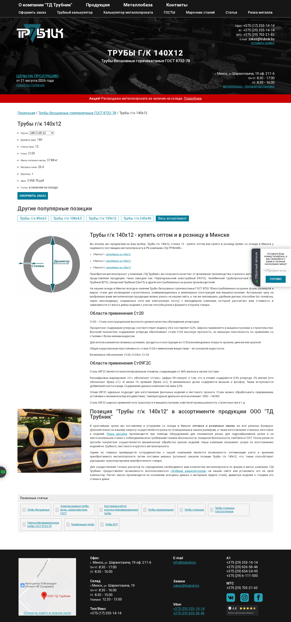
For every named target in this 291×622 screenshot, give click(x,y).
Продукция (98, 4)
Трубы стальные (194, 509)
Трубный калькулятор (75, 12)
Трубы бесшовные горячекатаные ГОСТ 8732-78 (77, 113)
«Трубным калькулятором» (188, 471)
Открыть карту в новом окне (47, 613)
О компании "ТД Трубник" (45, 4)
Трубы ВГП (111, 524)
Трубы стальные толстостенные (225, 510)
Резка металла (260, 12)
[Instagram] (244, 597)
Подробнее (193, 98)
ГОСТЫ (169, 12)
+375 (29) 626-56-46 (189, 613)
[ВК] (230, 597)
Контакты (176, 4)
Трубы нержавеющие (161, 509)
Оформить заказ (32, 12)
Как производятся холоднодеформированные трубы (120, 510)
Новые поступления (30, 85)
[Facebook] (258, 597)
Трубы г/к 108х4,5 (67, 218)
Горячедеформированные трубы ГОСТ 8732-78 (43, 524)
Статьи (231, 12)
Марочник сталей (200, 12)
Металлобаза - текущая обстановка (249, 86)
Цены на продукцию (37, 76)
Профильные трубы (82, 524)
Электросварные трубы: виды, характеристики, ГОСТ (74, 510)
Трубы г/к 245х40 (137, 218)
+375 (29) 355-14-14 (189, 609)
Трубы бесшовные (38, 509)
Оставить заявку (263, 43)
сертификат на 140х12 (118, 254)
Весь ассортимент (172, 218)
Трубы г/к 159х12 (103, 218)
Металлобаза (138, 4)
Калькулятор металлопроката (128, 12)
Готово (275, 279)
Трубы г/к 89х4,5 (33, 218)
